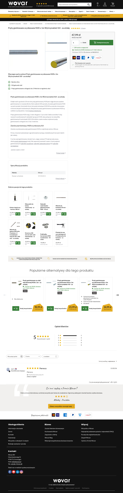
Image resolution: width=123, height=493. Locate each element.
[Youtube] (14, 472)
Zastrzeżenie (59, 488)
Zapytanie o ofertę (51, 434)
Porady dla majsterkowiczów (90, 434)
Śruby (25, 23)
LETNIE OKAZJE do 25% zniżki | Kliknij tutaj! (62, 19)
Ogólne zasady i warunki (72, 488)
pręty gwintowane (21, 141)
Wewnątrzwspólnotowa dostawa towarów (59, 441)
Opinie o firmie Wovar (88, 441)
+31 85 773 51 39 (16, 464)
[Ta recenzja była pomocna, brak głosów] (111, 382)
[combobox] (32, 356)
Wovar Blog (48, 438)
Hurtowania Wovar (51, 431)
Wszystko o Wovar (87, 428)
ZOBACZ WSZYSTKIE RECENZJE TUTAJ (61, 406)
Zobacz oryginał (31, 376)
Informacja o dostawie (15, 428)
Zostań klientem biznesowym (54, 428)
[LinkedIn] (18, 472)
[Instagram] (22, 472)
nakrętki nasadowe (27, 143)
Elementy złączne (15, 23)
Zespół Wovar (86, 438)
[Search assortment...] (88, 4)
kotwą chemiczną (35, 111)
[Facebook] (10, 472)
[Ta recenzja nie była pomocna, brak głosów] (115, 382)
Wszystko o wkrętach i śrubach (18, 441)
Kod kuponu (85, 488)
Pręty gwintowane (36, 23)
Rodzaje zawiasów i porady (17, 444)
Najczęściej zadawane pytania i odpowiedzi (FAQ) (97, 431)
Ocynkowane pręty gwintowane (55, 23)
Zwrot (10, 431)
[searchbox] (13, 356)
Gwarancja (11, 438)
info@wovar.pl (16, 462)
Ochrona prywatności (40, 488)
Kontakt (11, 434)
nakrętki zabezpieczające (42, 143)
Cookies (51, 488)
